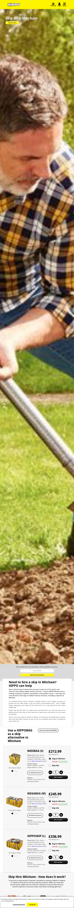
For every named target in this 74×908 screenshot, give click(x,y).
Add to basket (58, 777)
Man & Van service (37, 761)
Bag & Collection (59, 760)
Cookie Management (19, 904)
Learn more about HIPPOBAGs (48, 730)
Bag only (55, 765)
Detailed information (35, 772)
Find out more (12, 22)
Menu (64, 5)
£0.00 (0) (53, 5)
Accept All (32, 904)
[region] (37, 902)
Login (59, 4)
